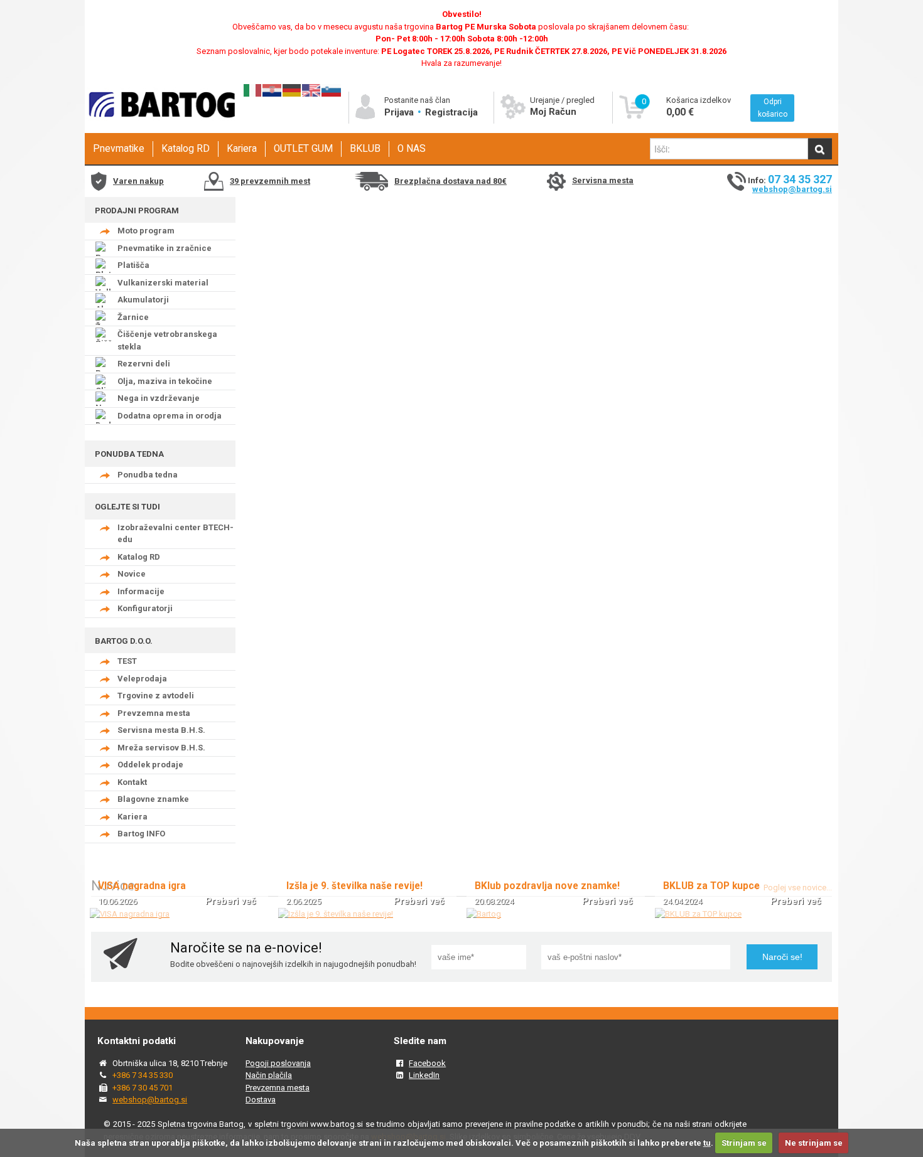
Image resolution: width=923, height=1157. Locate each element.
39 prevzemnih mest (270, 181)
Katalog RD (185, 148)
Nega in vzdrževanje (158, 398)
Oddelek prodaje (150, 764)
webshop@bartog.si (792, 189)
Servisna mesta (603, 180)
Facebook (427, 1063)
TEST (127, 661)
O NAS (411, 148)
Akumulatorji (143, 299)
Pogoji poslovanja (278, 1063)
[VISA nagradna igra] (130, 914)
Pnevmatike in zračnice (164, 248)
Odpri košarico (772, 108)
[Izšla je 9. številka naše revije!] (335, 914)
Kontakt (132, 782)
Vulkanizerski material (162, 282)
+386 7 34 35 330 (142, 1075)
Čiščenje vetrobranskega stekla (167, 340)
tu (707, 1143)
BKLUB (365, 148)
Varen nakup (138, 181)
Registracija (451, 112)
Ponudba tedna (147, 474)
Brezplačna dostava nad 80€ (450, 181)
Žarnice (133, 317)
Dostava (261, 1099)
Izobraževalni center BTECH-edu (175, 534)
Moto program (146, 230)
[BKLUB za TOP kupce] (698, 914)
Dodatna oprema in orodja (169, 415)
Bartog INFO (141, 833)
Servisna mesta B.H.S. (161, 730)
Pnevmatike (118, 148)
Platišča (133, 265)
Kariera (242, 148)
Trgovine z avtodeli (155, 695)
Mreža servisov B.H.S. (161, 747)
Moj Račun (553, 111)
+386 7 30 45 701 (142, 1087)
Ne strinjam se (814, 1143)
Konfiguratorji (145, 608)
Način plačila (269, 1075)
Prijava (400, 112)
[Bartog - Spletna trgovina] (160, 129)
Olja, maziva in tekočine (164, 381)
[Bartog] (484, 914)
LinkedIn (424, 1075)
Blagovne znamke (153, 799)
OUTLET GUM (303, 148)
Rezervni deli (143, 363)
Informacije (141, 591)
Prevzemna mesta (153, 713)
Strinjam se (744, 1143)
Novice (131, 573)
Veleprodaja (142, 678)
